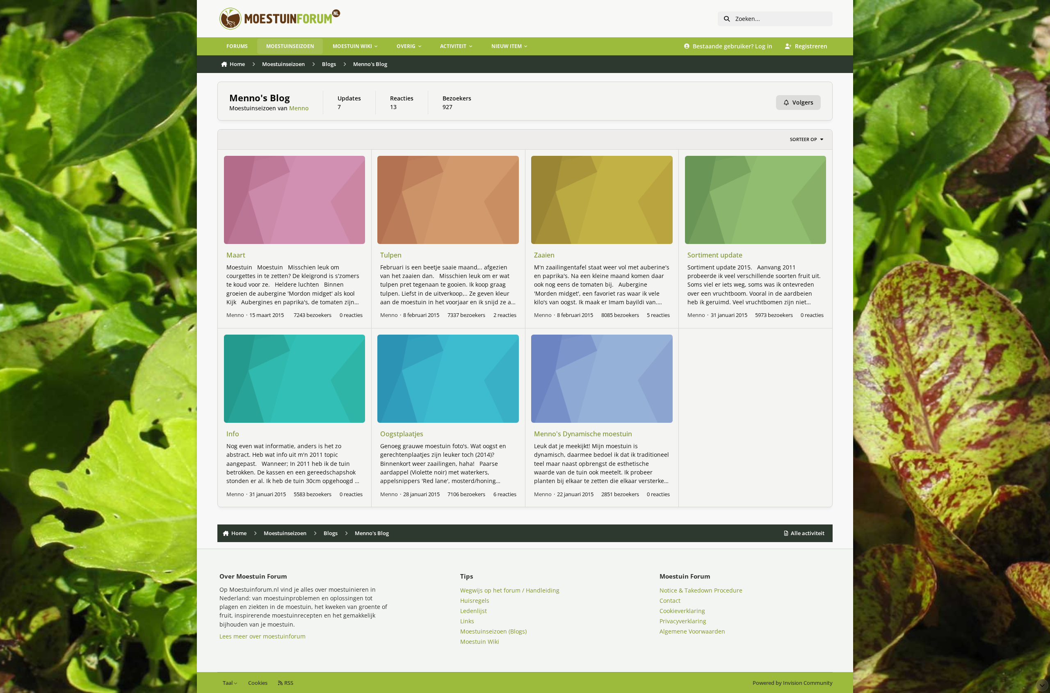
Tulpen (391, 255)
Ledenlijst (473, 611)
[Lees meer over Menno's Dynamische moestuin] (601, 379)
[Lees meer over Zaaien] (601, 200)
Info (232, 433)
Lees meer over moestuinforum (262, 636)
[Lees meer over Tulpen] (447, 200)
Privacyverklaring (683, 621)
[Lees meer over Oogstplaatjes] (447, 379)
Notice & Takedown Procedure (701, 590)
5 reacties (658, 315)
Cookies (257, 682)
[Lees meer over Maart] (294, 200)
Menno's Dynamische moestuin (583, 433)
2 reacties (504, 315)
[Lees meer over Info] (294, 379)
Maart (235, 255)
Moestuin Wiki (479, 641)
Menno (298, 108)
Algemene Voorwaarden (692, 631)
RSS (288, 682)
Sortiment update (714, 255)
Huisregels (474, 600)
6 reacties (504, 494)
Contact (670, 600)
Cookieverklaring (682, 611)
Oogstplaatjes (401, 433)
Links (467, 621)
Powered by (793, 682)
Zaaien (544, 255)
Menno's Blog (259, 97)
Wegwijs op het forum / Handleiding (509, 590)
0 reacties (351, 315)
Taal (228, 682)
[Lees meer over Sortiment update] (755, 200)
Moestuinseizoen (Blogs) (493, 631)
